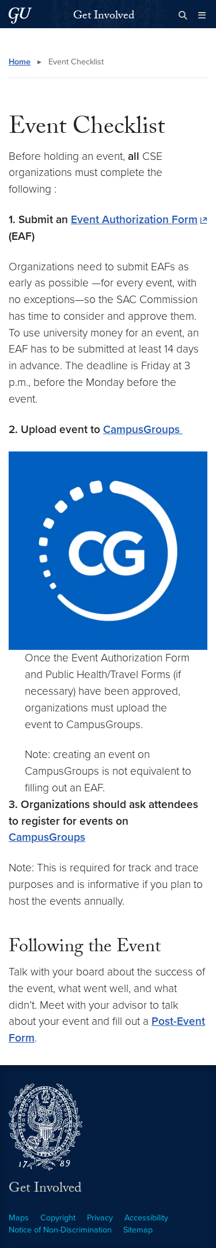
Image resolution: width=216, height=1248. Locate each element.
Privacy (100, 1218)
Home (20, 62)
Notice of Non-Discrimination (60, 1230)
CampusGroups (143, 429)
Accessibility (146, 1218)
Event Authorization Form (134, 219)
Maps (19, 1218)
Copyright (57, 1218)
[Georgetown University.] (20, 15)
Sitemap (138, 1230)
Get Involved (103, 17)
